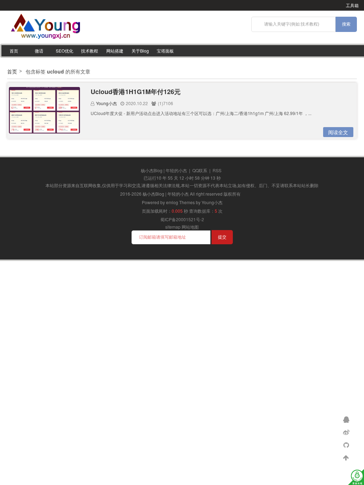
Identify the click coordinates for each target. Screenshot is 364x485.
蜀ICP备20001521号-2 (182, 219)
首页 (14, 51)
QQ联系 (199, 170)
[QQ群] (347, 419)
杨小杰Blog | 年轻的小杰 (164, 170)
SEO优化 (64, 51)
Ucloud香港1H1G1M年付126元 (136, 91)
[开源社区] (347, 444)
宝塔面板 (165, 51)
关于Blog (140, 51)
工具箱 (352, 5)
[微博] (347, 431)
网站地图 (190, 227)
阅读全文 (338, 132)
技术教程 (89, 51)
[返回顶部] (347, 457)
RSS (217, 170)
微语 (39, 51)
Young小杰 (106, 103)
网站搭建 (114, 51)
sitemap (173, 227)
